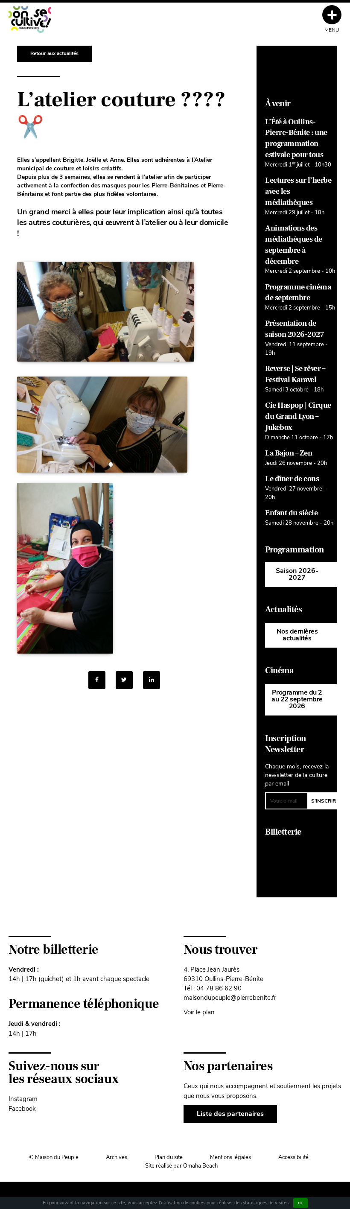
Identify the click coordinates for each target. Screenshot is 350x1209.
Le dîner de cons (292, 479)
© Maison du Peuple (54, 1157)
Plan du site (169, 1157)
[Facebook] (96, 680)
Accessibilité (293, 1157)
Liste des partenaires (230, 1113)
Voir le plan (199, 1011)
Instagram (23, 1098)
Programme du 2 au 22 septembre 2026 (297, 699)
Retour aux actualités (54, 53)
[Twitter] (124, 680)
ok (300, 1203)
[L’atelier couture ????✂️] (151, 680)
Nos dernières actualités (297, 635)
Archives (116, 1157)
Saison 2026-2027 (297, 574)
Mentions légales (230, 1157)
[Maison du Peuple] (30, 19)
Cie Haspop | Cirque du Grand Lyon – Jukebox (298, 416)
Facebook (22, 1108)
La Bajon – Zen (288, 453)
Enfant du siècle (291, 513)
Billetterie (283, 832)
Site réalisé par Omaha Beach (181, 1166)
